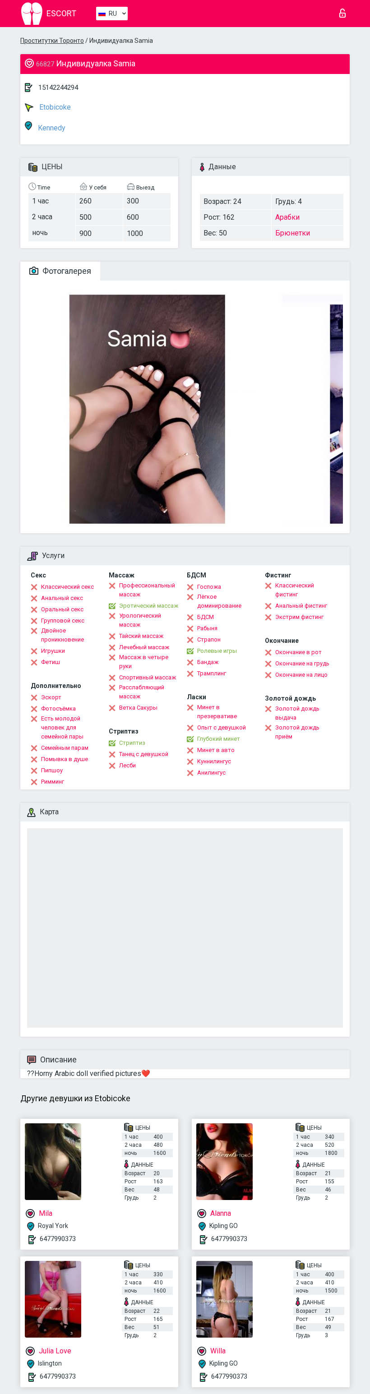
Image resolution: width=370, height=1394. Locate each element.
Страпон (209, 639)
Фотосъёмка (58, 708)
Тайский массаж (141, 635)
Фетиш (50, 662)
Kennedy (50, 128)
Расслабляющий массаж (141, 692)
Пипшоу (52, 770)
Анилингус (211, 772)
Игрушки (53, 650)
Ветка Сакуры (138, 707)
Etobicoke (54, 107)
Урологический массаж (140, 620)
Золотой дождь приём (297, 732)
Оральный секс (62, 609)
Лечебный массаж (144, 647)
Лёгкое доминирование (219, 601)
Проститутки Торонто (52, 40)
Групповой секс (62, 620)
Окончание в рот (298, 652)
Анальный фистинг (301, 605)
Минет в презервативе (217, 712)
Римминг (52, 781)
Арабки (287, 217)
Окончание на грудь (302, 663)
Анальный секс (62, 598)
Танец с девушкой (143, 754)
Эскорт (51, 697)
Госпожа (209, 586)
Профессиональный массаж (147, 590)
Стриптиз (132, 742)
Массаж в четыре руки (143, 661)
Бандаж (207, 662)
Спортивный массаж (147, 677)
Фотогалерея (66, 271)
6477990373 (58, 1239)
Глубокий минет (218, 738)
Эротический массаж (148, 605)
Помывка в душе (64, 759)
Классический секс (67, 586)
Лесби (127, 765)
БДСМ (205, 617)
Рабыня (207, 628)
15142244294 (58, 87)
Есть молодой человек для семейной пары (62, 727)
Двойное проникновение (62, 635)
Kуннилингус (214, 761)
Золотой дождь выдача (297, 713)
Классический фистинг (294, 590)
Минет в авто (216, 750)
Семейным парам (64, 747)
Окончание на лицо (301, 674)
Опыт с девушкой (221, 727)
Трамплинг (211, 673)
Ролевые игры (217, 650)
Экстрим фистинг (299, 617)
